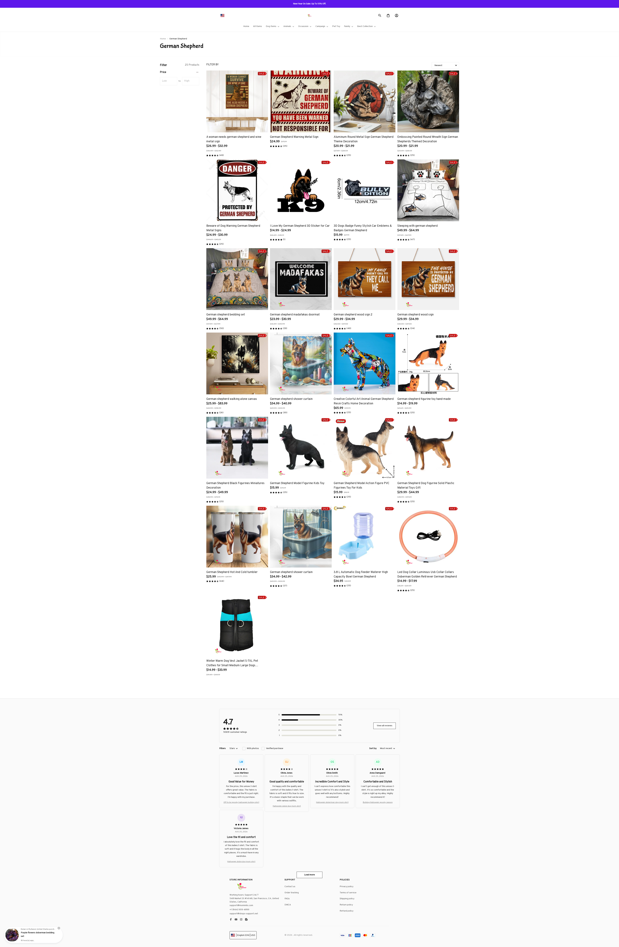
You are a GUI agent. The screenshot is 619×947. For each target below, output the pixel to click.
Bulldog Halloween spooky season (378, 802)
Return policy (346, 904)
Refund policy (346, 911)
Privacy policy (346, 886)
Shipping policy (347, 898)
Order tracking (292, 892)
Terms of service (348, 892)
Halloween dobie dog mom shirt (287, 806)
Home (163, 38)
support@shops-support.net (244, 913)
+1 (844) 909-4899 (239, 909)
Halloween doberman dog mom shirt (332, 802)
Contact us (290, 886)
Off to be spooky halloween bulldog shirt (241, 802)
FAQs (287, 898)
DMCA (288, 904)
